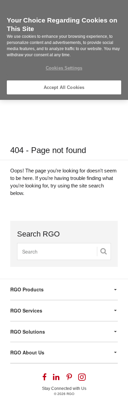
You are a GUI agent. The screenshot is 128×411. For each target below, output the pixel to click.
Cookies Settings (64, 68)
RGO (70, 394)
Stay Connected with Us (64, 388)
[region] (64, 50)
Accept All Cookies (64, 87)
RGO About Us (27, 352)
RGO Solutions (27, 331)
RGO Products (27, 289)
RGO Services (26, 310)
